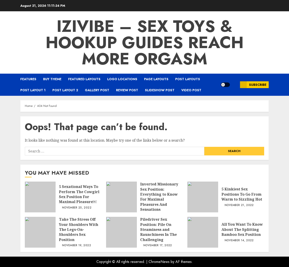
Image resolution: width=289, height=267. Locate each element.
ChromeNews (159, 261)
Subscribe (257, 84)
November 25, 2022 (76, 208)
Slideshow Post (160, 90)
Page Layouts (156, 79)
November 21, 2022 (239, 205)
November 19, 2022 (76, 245)
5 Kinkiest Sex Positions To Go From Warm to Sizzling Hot (202, 197)
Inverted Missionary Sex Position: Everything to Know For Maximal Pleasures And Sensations (121, 197)
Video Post (191, 90)
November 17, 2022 (157, 245)
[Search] (235, 84)
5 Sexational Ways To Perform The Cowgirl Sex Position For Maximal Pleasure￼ (40, 197)
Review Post (127, 90)
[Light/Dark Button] (225, 84)
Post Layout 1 (33, 90)
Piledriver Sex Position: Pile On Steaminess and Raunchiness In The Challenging (121, 232)
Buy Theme (52, 79)
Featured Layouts (84, 79)
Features (28, 79)
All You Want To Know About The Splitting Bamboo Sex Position (202, 232)
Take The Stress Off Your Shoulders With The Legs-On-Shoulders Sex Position (40, 232)
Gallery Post (97, 90)
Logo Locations (122, 79)
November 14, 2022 (239, 240)
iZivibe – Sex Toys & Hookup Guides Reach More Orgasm (145, 42)
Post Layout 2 (65, 90)
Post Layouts (187, 79)
